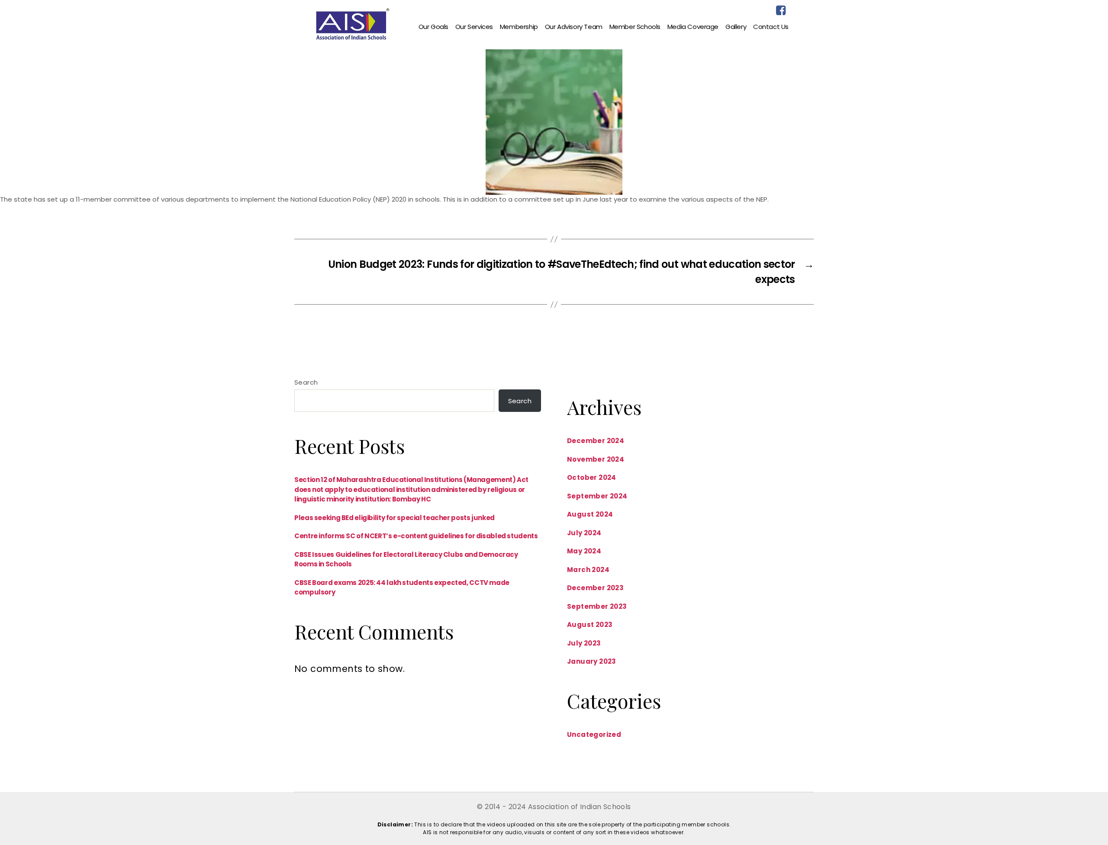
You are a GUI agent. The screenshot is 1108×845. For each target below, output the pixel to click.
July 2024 (584, 532)
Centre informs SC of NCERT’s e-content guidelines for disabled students (416, 535)
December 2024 (595, 440)
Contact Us (771, 27)
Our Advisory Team (573, 27)
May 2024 (584, 551)
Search (306, 382)
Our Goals (433, 27)
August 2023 (589, 624)
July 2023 (584, 643)
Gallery (735, 27)
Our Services (474, 27)
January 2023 (591, 661)
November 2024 (595, 459)
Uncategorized (594, 734)
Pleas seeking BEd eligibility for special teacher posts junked (394, 517)
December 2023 (595, 587)
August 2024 (590, 514)
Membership (519, 27)
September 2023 (597, 606)
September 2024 (597, 496)
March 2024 (588, 569)
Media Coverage (692, 27)
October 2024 (591, 477)
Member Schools (634, 27)
